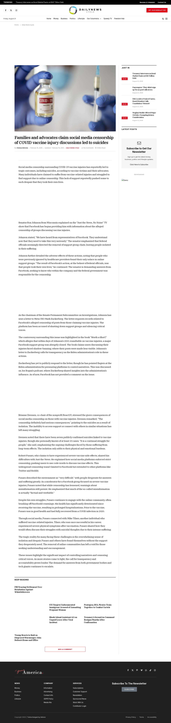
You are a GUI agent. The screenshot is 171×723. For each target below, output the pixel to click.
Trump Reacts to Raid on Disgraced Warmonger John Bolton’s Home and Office (28, 637)
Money (56, 19)
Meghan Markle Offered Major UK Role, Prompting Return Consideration (144, 115)
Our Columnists (93, 19)
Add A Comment (65, 649)
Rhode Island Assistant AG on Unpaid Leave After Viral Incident (63, 620)
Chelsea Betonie (22, 148)
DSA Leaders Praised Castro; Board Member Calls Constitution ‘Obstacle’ (143, 101)
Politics (72, 19)
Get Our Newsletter (157, 10)
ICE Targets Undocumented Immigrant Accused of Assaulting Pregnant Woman (65, 607)
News (125, 79)
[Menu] (166, 18)
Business (64, 19)
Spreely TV (108, 19)
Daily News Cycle (72, 148)
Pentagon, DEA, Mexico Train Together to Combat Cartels (97, 606)
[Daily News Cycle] (85, 10)
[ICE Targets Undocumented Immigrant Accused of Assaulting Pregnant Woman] (65, 593)
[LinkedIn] (6, 173)
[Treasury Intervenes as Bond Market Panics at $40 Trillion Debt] (126, 76)
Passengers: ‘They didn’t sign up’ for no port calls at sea (144, 88)
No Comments (89, 148)
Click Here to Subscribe (139, 164)
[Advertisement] (85, 45)
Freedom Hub (119, 19)
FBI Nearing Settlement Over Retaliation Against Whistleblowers (28, 589)
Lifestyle (81, 19)
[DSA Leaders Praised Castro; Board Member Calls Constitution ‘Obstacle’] (126, 101)
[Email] (6, 184)
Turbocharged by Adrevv (36, 717)
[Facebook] (6, 163)
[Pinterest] (6, 179)
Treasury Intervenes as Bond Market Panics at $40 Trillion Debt (40, 2)
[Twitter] (6, 168)
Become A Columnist (147, 2)
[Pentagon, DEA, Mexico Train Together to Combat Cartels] (100, 593)
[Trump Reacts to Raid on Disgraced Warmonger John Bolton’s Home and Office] (30, 623)
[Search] (163, 18)
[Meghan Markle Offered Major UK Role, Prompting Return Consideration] (126, 115)
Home (49, 19)
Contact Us (162, 2)
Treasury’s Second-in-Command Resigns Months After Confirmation (99, 620)
